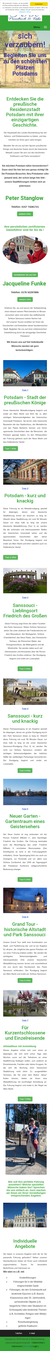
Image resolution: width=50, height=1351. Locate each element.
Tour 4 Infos (25, 770)
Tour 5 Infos (25, 879)
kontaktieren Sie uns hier (25, 274)
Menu (36, 27)
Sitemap (27, 1346)
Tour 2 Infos (10, 557)
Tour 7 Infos (25, 1099)
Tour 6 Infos (25, 980)
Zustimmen (39, 4)
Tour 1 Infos (10, 448)
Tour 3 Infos (25, 668)
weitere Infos (25, 11)
